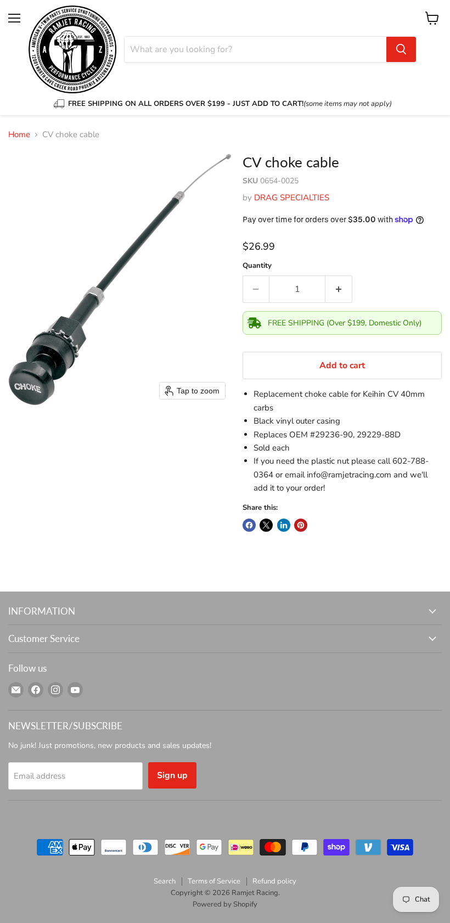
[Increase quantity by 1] (338, 289)
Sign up (172, 775)
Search (165, 881)
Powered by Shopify (225, 904)
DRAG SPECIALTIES (291, 197)
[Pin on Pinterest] (300, 525)
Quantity (257, 266)
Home (19, 134)
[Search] (401, 49)
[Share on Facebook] (249, 525)
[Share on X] (266, 525)
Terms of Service (214, 881)
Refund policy (274, 881)
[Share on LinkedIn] (283, 525)
